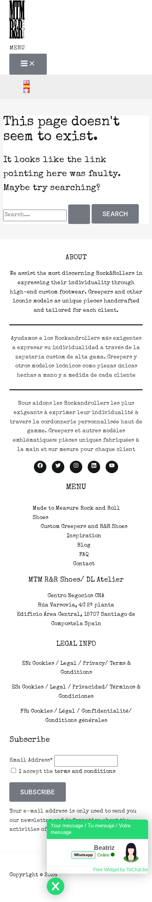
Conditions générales (76, 721)
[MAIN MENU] (28, 64)
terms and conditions (85, 771)
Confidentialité (105, 711)
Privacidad (88, 687)
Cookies (43, 663)
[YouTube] (112, 467)
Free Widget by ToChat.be (120, 869)
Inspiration (84, 536)
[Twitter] (58, 467)
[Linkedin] (94, 467)
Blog (83, 545)
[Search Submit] (79, 214)
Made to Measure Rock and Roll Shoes (76, 513)
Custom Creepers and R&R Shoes (84, 527)
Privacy (94, 663)
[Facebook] (40, 467)
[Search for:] (47, 215)
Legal (68, 663)
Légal (67, 711)
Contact (84, 564)
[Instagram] (76, 467)
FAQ (83, 555)
